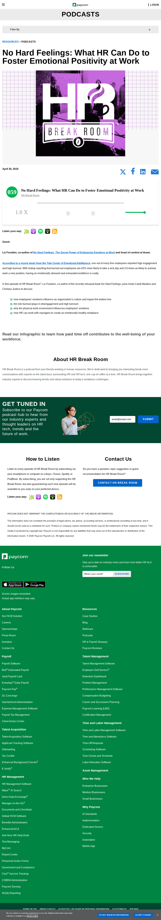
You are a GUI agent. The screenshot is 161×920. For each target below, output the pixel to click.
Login (154, 4)
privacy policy (32, 916)
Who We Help (91, 778)
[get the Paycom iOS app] (12, 586)
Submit (148, 419)
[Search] (146, 5)
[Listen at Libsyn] (26, 231)
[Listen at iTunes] (33, 231)
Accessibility (119, 909)
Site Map (134, 909)
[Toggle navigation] (3, 4)
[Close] (157, 914)
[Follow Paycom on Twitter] (12, 574)
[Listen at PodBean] (47, 231)
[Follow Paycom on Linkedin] (5, 574)
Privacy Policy (48, 909)
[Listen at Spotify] (40, 231)
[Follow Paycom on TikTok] (43, 574)
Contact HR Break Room (117, 482)
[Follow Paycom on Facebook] (20, 574)
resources (10, 41)
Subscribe (122, 574)
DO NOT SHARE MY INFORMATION (114, 915)
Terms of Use (30, 909)
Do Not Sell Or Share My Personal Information (83, 909)
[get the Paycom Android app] (34, 586)
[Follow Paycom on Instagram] (28, 574)
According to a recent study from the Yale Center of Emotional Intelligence (46, 263)
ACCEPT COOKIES (143, 915)
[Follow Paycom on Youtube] (35, 574)
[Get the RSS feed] (54, 231)
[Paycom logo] (81, 4)
